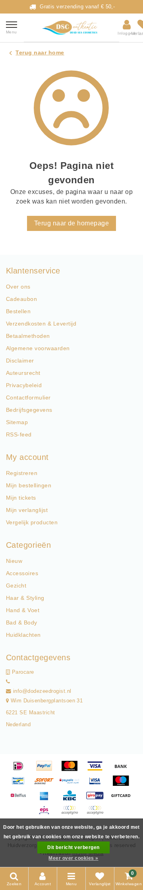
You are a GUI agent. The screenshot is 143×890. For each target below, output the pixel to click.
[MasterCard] (72, 769)
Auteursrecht (23, 373)
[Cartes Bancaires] (72, 814)
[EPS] (47, 814)
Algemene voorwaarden (38, 348)
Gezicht (16, 585)
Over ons (18, 286)
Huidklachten (23, 635)
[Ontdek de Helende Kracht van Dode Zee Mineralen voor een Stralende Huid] (71, 28)
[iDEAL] (21, 769)
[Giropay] (97, 799)
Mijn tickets (21, 497)
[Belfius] (21, 799)
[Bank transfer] (123, 769)
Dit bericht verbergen (73, 847)
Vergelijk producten (32, 522)
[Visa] (97, 769)
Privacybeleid (24, 385)
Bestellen (18, 311)
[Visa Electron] (97, 784)
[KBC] (72, 799)
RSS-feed (19, 434)
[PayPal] (47, 769)
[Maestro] (123, 784)
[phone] (8, 681)
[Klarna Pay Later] (97, 814)
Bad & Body (21, 622)
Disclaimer (20, 360)
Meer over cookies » (73, 858)
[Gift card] (123, 799)
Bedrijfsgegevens (29, 410)
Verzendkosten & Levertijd (41, 323)
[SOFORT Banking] (47, 784)
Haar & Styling (25, 598)
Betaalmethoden (28, 336)
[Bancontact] (21, 784)
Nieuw (14, 561)
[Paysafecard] (72, 784)
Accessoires (22, 573)
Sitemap (17, 422)
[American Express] (47, 799)
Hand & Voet (22, 610)
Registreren (21, 473)
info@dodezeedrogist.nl (42, 691)
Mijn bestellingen (28, 485)
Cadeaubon (21, 299)
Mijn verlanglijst (27, 510)
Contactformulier (28, 397)
